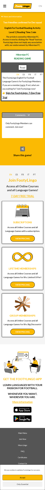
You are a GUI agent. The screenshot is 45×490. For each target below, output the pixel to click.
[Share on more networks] (22, 149)
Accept (22, 477)
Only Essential (22, 484)
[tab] (18, 75)
